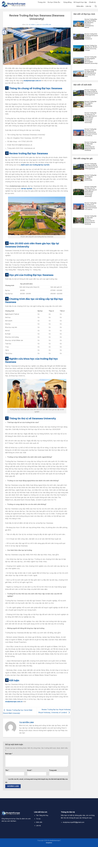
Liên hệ (88, 6)
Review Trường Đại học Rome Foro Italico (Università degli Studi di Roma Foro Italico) (91, 132)
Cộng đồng (67, 2)
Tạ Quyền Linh (46, 24)
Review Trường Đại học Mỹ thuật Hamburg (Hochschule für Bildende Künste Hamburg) (90, 146)
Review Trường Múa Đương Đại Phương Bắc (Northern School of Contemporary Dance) (91, 23)
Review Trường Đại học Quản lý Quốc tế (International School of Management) (91, 92)
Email (29, 770)
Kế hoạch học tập (80, 2)
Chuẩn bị (92, 2)
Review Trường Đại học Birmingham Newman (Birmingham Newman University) (91, 60)
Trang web (53, 770)
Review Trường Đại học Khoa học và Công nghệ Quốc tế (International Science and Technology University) (91, 117)
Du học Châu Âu (54, 2)
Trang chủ (42, 2)
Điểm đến (80, 6)
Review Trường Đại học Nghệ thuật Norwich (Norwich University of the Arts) (90, 73)
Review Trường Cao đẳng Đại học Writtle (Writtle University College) (91, 48)
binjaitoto (49, 842)
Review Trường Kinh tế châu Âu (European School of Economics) (91, 36)
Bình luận (9, 753)
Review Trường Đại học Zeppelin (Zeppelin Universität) (90, 104)
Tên (7, 770)
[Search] (96, 6)
